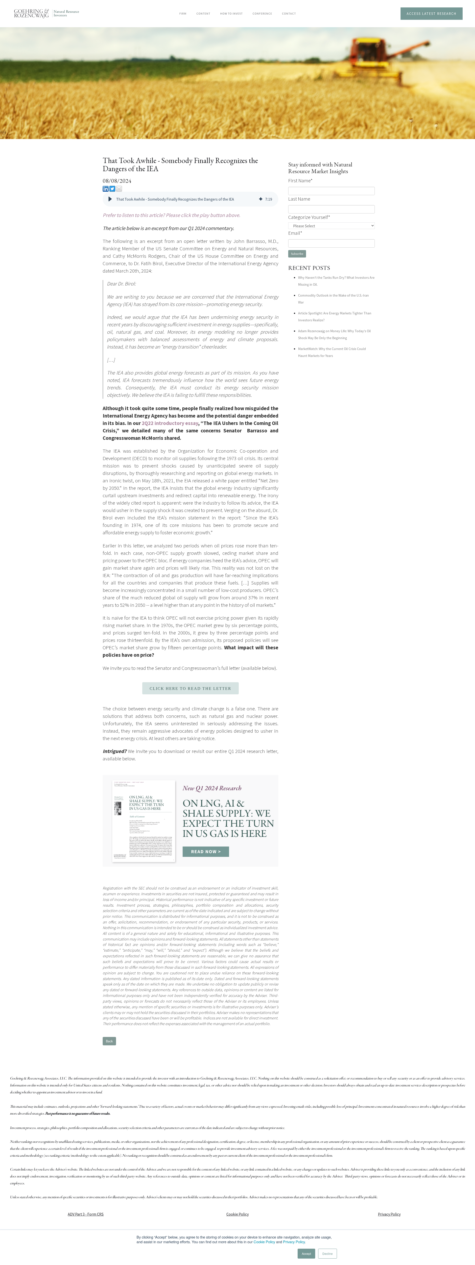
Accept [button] (306, 1253)
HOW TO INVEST (231, 13)
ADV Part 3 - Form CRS (86, 1214)
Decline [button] (327, 1253)
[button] (110, 199)
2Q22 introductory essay (170, 423)
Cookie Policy (264, 1241)
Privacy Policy (294, 1241)
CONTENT (203, 13)
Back (109, 1041)
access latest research (431, 13)
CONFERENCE (262, 13)
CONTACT (289, 13)
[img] (261, 199)
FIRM (183, 13)
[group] (190, 199)
